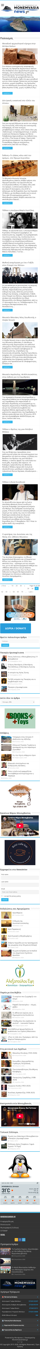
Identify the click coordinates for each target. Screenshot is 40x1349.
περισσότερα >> (7, 93)
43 (6, 592)
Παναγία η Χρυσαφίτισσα (17, 687)
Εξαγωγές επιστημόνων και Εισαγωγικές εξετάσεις (18, 764)
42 (2, 592)
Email (3, 889)
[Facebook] (20, 1239)
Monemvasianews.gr (20, 1340)
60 (18, 592)
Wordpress (18, 1338)
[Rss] (16, 1239)
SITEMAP (3, 1231)
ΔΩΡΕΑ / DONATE (15, 628)
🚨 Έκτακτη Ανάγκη (9, 1297)
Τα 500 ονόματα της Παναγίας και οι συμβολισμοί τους (22, 680)
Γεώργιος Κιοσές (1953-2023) (19, 1086)
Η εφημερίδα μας (7, 1221)
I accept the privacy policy (12, 896)
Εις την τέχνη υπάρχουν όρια (24, 755)
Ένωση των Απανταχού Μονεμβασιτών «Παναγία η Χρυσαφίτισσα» (23, 1137)
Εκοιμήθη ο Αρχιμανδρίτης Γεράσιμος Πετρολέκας (23, 1062)
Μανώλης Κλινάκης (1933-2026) (25, 1053)
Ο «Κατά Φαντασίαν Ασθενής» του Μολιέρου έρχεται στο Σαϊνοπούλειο (24, 1269)
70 (22, 592)
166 (36, 1315)
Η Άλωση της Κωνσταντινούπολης (21, 922)
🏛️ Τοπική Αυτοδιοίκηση (11, 1321)
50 (14, 592)
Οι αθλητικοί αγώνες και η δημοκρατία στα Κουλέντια (23, 1014)
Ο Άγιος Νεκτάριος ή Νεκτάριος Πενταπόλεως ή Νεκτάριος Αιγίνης (21, 665)
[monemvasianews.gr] (20, 8)
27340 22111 (33, 1308)
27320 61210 (33, 1304)
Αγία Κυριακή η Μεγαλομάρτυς (20, 936)
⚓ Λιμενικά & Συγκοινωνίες (13, 1325)
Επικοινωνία (5, 1224)
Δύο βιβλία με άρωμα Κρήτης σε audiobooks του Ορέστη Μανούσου (22, 1030)
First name (4, 874)
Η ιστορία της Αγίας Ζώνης (18, 672)
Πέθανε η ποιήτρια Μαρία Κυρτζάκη (18, 210)
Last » (31, 592)
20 (17, 586)
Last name (4, 882)
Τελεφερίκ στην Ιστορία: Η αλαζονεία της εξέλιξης (23, 738)
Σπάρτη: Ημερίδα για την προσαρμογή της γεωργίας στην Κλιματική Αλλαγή (22, 944)
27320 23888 (33, 1312)
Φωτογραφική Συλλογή (9, 1228)
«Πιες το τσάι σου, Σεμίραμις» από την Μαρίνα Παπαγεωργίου (23, 1038)
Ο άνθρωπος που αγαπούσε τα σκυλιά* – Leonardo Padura (24, 1022)
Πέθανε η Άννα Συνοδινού (13, 482)
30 (21, 586)
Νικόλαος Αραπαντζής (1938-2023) (21, 1092)
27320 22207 (33, 1301)
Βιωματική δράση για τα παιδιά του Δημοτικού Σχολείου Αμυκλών (25, 953)
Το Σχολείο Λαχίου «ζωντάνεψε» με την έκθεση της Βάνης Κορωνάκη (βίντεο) (25, 1251)
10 (12, 586)
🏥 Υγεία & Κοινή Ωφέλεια (12, 1330)
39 (28, 588)
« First (3, 586)
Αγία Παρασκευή (14, 929)
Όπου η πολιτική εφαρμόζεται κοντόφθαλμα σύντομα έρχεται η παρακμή (21, 773)
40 (32, 588)
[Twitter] (23, 1239)
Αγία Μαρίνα (17, 913)
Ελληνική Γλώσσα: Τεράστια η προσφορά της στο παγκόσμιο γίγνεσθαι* (24, 747)
